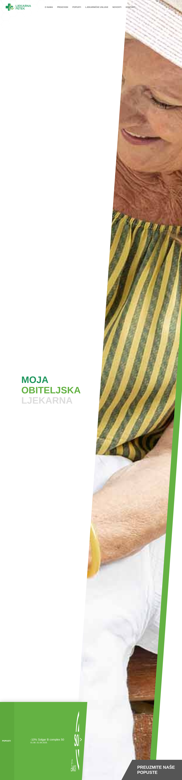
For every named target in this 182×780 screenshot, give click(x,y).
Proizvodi (62, 7)
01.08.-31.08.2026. (26, 742)
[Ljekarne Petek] (18, 7)
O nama (49, 7)
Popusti (76, 7)
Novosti (116, 7)
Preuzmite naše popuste (156, 770)
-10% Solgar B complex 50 (34, 739)
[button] (80, 741)
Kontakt (130, 7)
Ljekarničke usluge (96, 7)
